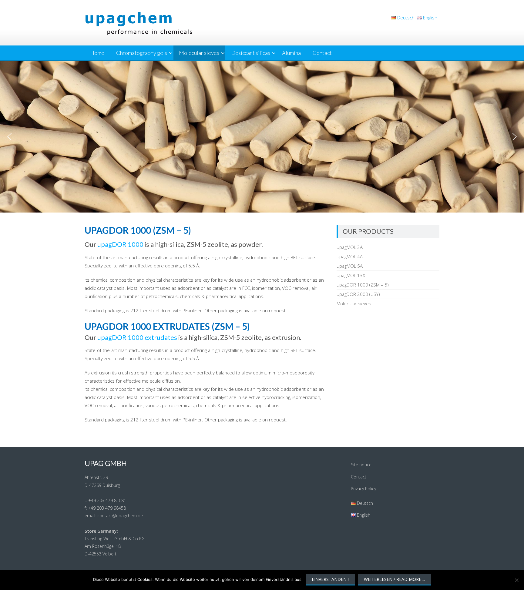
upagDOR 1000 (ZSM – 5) (363, 285)
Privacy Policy (363, 488)
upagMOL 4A (350, 256)
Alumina (291, 52)
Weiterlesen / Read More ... (394, 579)
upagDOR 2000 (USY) (358, 294)
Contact (322, 52)
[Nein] (516, 580)
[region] (262, 137)
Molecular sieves (199, 52)
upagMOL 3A (350, 247)
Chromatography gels (141, 52)
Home (97, 52)
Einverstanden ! (330, 579)
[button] (9, 137)
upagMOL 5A (350, 266)
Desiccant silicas (250, 52)
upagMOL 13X (351, 275)
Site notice (361, 465)
